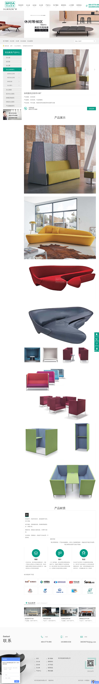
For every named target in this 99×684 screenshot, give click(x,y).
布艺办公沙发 (11, 77)
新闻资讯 (63, 5)
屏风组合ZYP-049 (84, 618)
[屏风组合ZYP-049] (87, 612)
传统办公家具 (10, 102)
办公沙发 (12, 41)
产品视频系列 (10, 106)
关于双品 (50, 664)
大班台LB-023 (47, 618)
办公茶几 (9, 85)
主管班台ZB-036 (65, 618)
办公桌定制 (30, 41)
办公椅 (41, 5)
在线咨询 (91, 109)
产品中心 (48, 5)
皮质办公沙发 (11, 73)
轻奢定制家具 (10, 98)
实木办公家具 (10, 94)
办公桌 (28, 5)
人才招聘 (71, 5)
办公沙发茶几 (17, 46)
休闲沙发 (9, 81)
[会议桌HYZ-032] (32, 612)
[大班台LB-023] (50, 612)
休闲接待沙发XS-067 (28, 46)
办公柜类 (9, 90)
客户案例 (55, 5)
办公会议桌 (23, 41)
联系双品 (79, 5)
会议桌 (34, 5)
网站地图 (50, 670)
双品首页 (20, 5)
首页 (11, 46)
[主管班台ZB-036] (68, 612)
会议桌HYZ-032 (29, 618)
